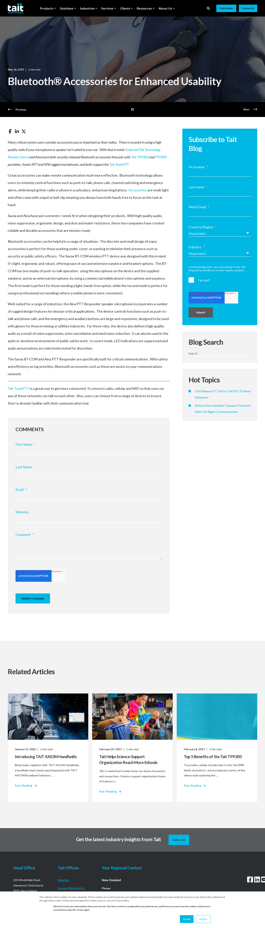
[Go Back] (132, 109)
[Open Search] (208, 8)
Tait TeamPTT (18, 388)
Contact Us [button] (248, 8)
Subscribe (179, 839)
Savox (24, 157)
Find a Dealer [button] (226, 8)
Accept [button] (186, 919)
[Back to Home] (15, 8)
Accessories (137, 190)
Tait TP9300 (140, 157)
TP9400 (161, 157)
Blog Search (206, 342)
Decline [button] (203, 919)
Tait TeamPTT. (119, 164)
